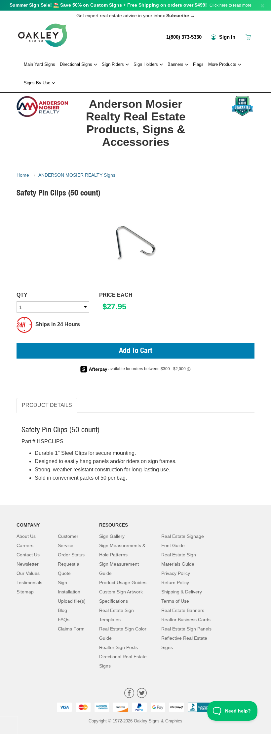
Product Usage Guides (122, 582)
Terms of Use (175, 601)
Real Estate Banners (182, 610)
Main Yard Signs (39, 64)
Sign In (226, 37)
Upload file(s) (72, 601)
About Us (26, 536)
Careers (25, 545)
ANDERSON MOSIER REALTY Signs (76, 175)
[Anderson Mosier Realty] (43, 105)
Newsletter (28, 564)
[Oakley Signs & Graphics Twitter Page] (141, 694)
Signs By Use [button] (38, 82)
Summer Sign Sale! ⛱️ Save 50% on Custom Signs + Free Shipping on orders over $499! (108, 5)
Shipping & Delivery (181, 591)
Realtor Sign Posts (118, 647)
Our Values (28, 573)
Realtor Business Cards (186, 619)
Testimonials (29, 582)
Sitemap (25, 591)
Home (23, 175)
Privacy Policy (175, 573)
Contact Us (28, 554)
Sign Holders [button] (146, 64)
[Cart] (249, 37)
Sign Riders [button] (113, 64)
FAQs (63, 619)
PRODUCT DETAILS (47, 405)
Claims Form (71, 628)
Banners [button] (176, 64)
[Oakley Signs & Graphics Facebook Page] (129, 694)
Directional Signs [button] (77, 64)
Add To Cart (135, 351)
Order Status (71, 554)
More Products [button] (223, 64)
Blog (62, 610)
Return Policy (175, 582)
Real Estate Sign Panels (186, 628)
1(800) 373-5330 (184, 37)
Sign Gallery (112, 536)
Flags (198, 64)
